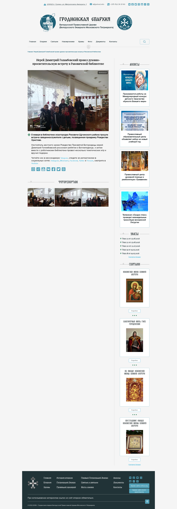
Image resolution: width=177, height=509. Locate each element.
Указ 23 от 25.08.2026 (131, 238)
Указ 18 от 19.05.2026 (130, 253)
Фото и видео (87, 487)
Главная (47, 478)
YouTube (34, 163)
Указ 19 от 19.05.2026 (130, 249)
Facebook (74, 161)
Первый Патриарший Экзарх (94, 478)
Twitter (81, 161)
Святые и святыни (89, 482)
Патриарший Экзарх (66, 482)
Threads (90, 161)
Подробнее (134, 311)
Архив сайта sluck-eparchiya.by (139, 491)
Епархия (47, 482)
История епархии (65, 478)
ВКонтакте (64, 161)
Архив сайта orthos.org (139, 486)
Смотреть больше (135, 257)
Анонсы (117, 478)
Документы (118, 482)
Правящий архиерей (66, 487)
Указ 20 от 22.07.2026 (131, 246)
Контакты (117, 487)
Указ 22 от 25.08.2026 (131, 242)
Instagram (55, 161)
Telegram (64, 158)
